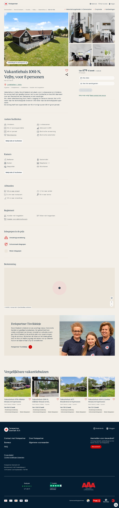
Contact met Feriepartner (15, 438)
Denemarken (8, 9)
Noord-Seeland (18, 9)
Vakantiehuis (42, 9)
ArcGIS (7, 307)
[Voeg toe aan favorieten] (66, 70)
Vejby (34, 9)
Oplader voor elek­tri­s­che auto (17, 219)
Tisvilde (27, 9)
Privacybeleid (8, 455)
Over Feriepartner (36, 438)
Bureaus (7, 442)
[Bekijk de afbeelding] (36, 39)
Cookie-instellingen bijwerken (14, 457)
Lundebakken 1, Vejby (14, 84)
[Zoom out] (111, 305)
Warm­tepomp (11, 135)
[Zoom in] (111, 302)
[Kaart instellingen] (111, 298)
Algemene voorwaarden (39, 442)
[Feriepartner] (11, 4)
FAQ (6, 447)
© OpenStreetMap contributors (24, 307)
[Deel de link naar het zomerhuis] (66, 74)
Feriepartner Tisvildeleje (19, 347)
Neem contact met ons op (98, 95)
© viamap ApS (13, 307)
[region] (59, 288)
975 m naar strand (13, 191)
